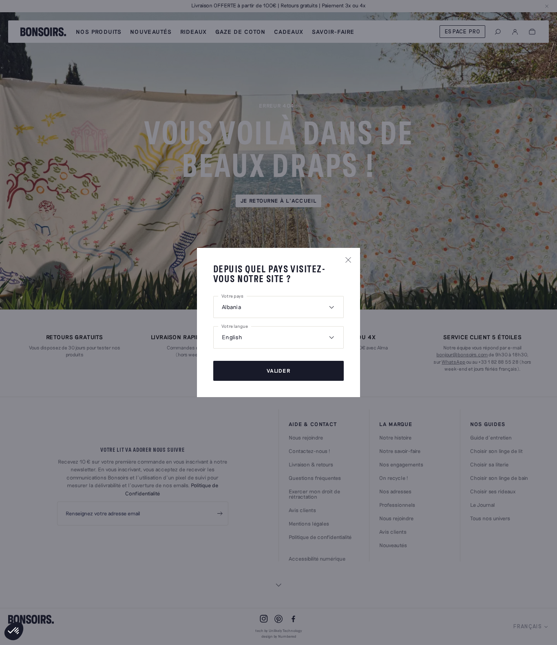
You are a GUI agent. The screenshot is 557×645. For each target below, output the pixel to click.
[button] (14, 631)
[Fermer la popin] (348, 260)
